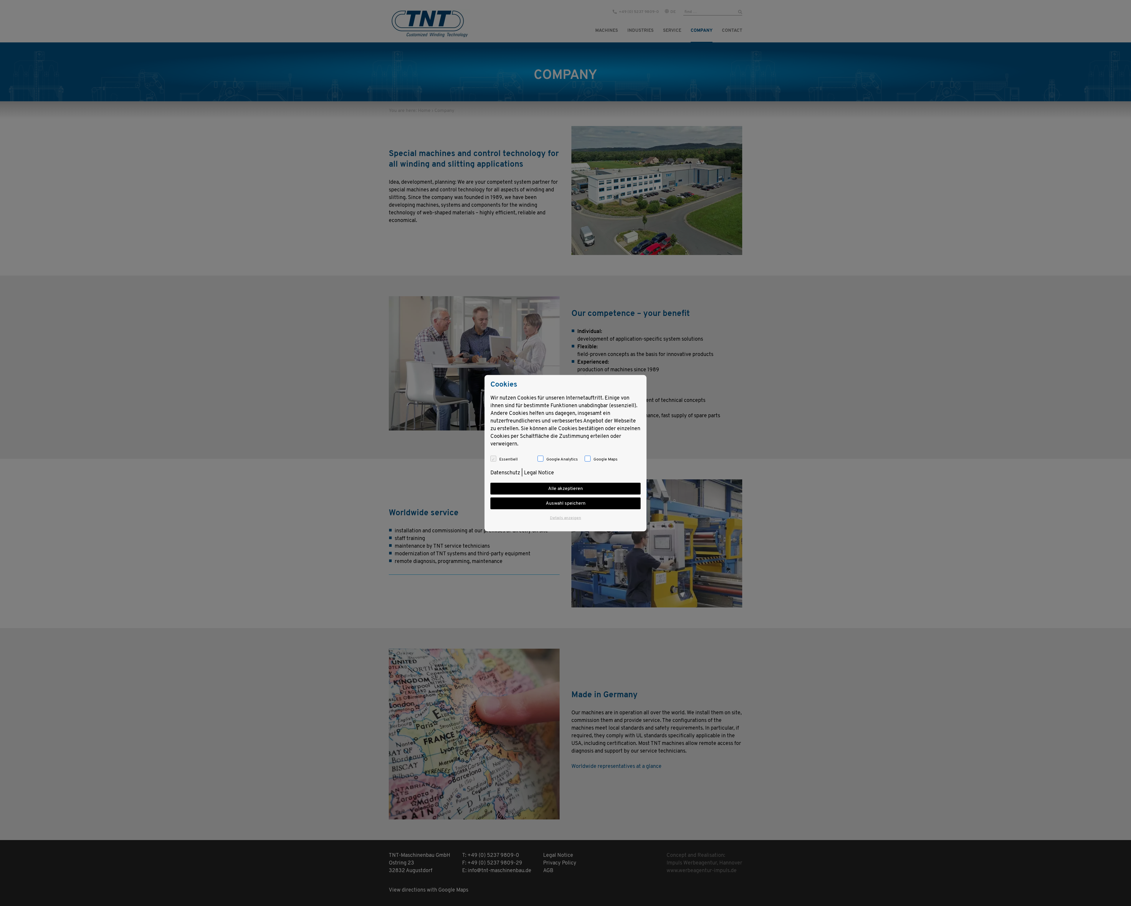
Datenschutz (505, 473)
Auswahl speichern (566, 503)
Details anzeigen (565, 518)
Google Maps (605, 459)
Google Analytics (562, 459)
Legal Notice (539, 473)
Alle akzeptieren (565, 488)
